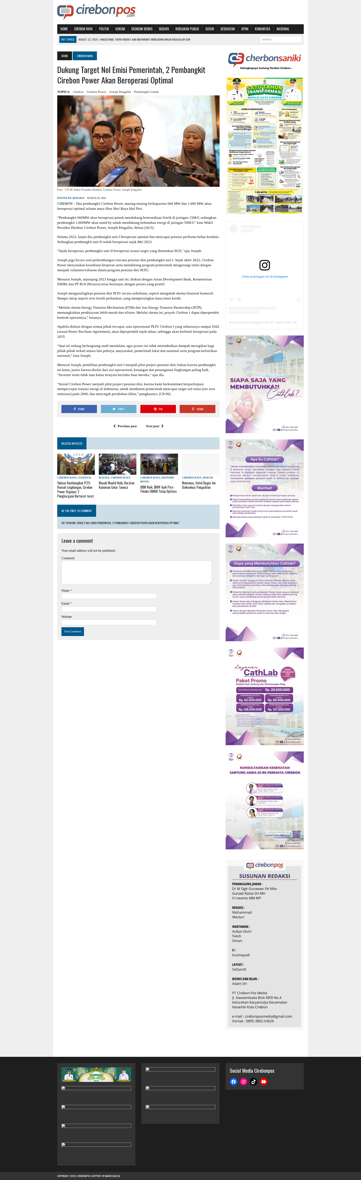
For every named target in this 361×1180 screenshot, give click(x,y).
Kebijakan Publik (187, 28)
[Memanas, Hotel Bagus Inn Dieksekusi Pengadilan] (201, 472)
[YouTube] (263, 1081)
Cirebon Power (96, 91)
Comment (67, 558)
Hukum (120, 28)
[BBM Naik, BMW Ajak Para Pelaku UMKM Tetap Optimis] (159, 472)
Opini (244, 28)
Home (64, 28)
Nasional (283, 28)
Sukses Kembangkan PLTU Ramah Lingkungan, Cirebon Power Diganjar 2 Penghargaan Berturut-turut (75, 489)
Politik (104, 28)
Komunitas (262, 28)
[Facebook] (233, 1081)
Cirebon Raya (83, 28)
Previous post (127, 426)
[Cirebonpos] (96, 12)
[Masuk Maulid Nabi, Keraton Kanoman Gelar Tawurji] (117, 472)
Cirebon (78, 91)
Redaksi (78, 198)
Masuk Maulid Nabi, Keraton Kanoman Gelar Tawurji (116, 485)
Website (66, 616)
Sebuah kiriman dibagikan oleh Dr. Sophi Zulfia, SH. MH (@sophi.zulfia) (276, 322)
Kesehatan (228, 28)
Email (65, 603)
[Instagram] (243, 1081)
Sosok (209, 28)
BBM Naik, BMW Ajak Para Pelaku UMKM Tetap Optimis (158, 489)
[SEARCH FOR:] (281, 38)
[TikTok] (253, 1081)
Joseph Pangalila (120, 91)
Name (65, 590)
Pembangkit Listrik (146, 91)
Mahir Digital (112, 1176)
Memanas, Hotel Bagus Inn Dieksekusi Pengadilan (199, 485)
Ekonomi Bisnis (142, 28)
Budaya (164, 28)
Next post (152, 426)
